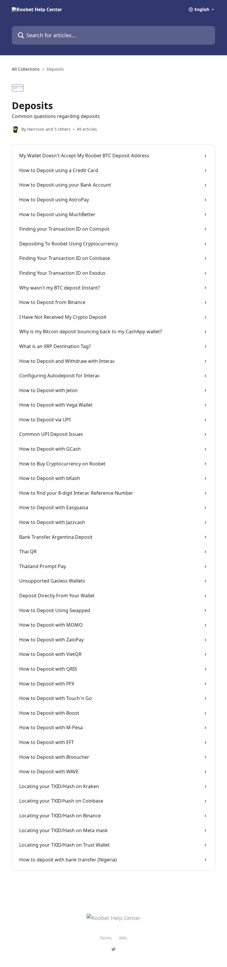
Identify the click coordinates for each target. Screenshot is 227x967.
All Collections (26, 69)
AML (123, 938)
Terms (106, 938)
